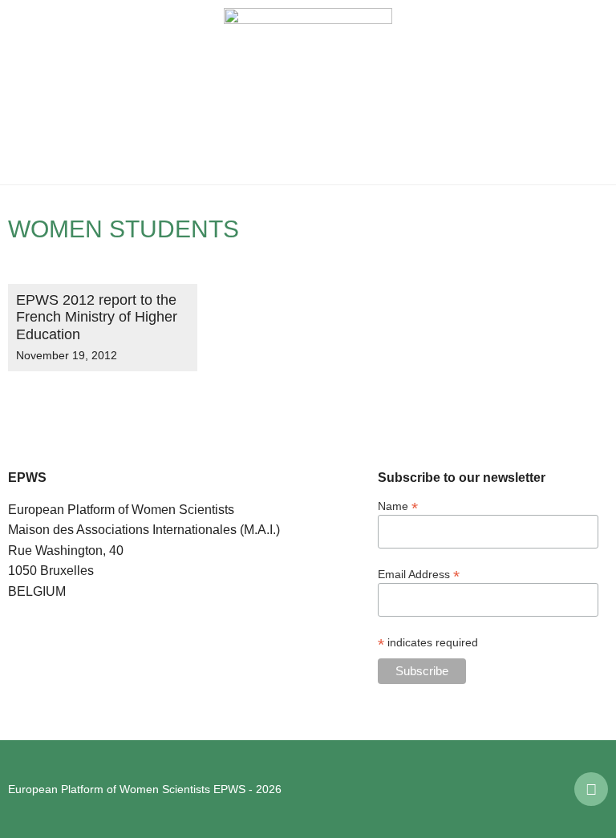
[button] (24, 92)
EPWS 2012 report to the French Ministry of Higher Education (96, 317)
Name (398, 505)
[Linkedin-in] (591, 789)
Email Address (419, 574)
